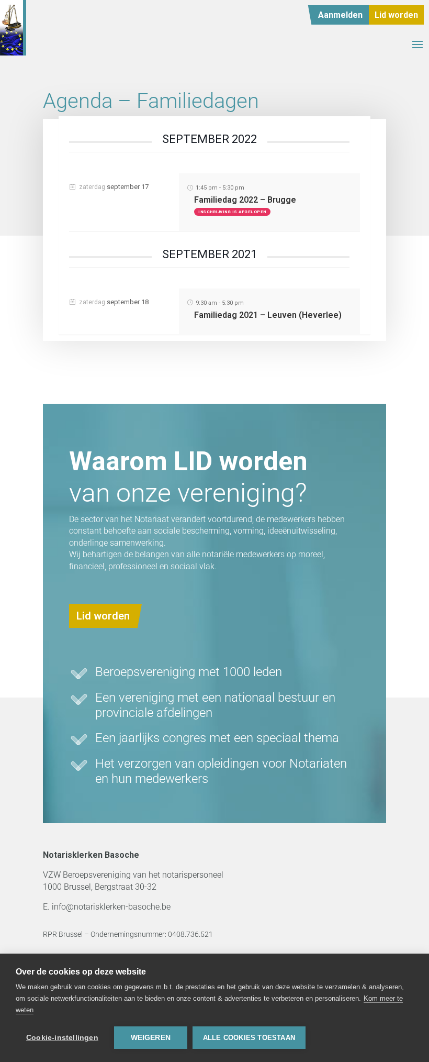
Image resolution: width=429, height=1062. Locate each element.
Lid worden (396, 15)
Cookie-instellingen (62, 1038)
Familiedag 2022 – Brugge (245, 200)
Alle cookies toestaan (249, 1038)
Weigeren (151, 1038)
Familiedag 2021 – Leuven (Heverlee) (268, 315)
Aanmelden (340, 15)
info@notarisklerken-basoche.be (111, 907)
